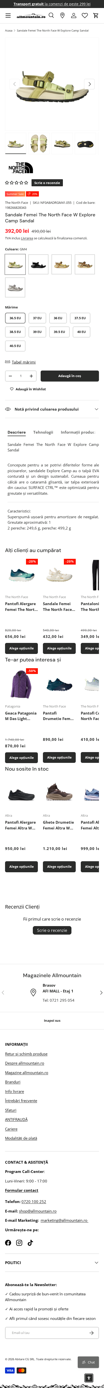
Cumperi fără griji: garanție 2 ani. (52, 4)
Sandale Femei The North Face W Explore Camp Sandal (53, 30)
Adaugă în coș (69, 376)
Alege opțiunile (21, 648)
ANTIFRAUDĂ (16, 1119)
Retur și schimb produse (26, 1053)
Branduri (12, 1081)
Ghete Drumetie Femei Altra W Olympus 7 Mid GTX (58, 825)
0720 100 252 (33, 1201)
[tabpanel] (53, 486)
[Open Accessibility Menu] (88, 1377)
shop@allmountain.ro (38, 1210)
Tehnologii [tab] (43, 432)
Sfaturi (10, 1110)
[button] (95, 15)
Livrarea (27, 238)
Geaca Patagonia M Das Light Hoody (21, 716)
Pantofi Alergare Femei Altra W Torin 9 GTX (20, 825)
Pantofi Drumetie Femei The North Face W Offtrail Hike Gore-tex (58, 716)
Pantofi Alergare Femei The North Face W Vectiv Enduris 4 (21, 606)
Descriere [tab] (17, 432)
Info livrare (14, 1091)
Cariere (11, 1128)
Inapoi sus (52, 1020)
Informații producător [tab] (82, 432)
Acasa (8, 30)
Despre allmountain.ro (24, 1063)
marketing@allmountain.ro (64, 1220)
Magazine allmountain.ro (26, 1072)
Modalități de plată (21, 1138)
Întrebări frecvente (21, 1100)
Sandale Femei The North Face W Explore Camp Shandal (58, 606)
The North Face (16, 202)
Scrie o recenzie (52, 930)
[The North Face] (52, 167)
